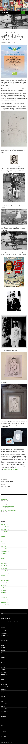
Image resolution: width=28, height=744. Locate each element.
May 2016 (3, 560)
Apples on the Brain (5, 513)
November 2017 (4, 529)
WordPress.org (4, 736)
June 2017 (3, 539)
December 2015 (4, 573)
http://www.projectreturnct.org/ (10, 469)
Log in (2, 728)
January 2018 (3, 524)
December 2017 (4, 526)
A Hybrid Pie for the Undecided (7, 506)
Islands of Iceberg (4, 499)
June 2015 (3, 587)
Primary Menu (26, 12)
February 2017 (4, 548)
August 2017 (3, 536)
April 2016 (3, 563)
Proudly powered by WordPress (6, 742)
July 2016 (3, 556)
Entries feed (3, 731)
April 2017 (3, 543)
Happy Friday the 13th (5, 485)
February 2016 (4, 568)
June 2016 (3, 558)
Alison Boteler (4, 12)
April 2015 (3, 592)
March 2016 (3, 565)
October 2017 (4, 531)
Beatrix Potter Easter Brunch (7, 480)
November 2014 (4, 604)
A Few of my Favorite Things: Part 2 (12, 621)
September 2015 (4, 580)
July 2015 (3, 585)
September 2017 (4, 534)
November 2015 (4, 575)
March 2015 (3, 595)
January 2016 (3, 570)
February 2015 (4, 597)
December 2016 (4, 551)
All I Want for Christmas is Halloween (9, 510)
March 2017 (3, 546)
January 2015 (3, 599)
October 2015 (4, 578)
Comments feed (4, 733)
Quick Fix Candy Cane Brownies (7, 502)
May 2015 (3, 590)
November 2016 (4, 553)
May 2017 (3, 541)
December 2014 (4, 602)
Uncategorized (4, 720)
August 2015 (3, 582)
